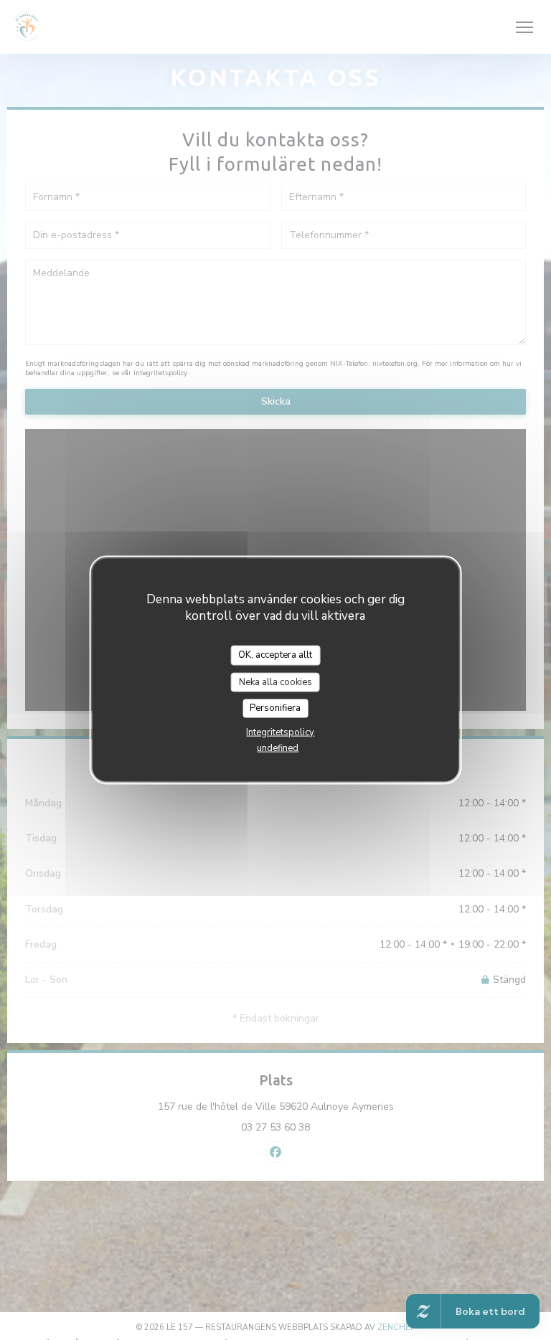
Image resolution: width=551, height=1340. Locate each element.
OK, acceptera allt (275, 654)
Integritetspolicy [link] (280, 731)
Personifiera (275, 708)
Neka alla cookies (275, 681)
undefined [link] (277, 747)
